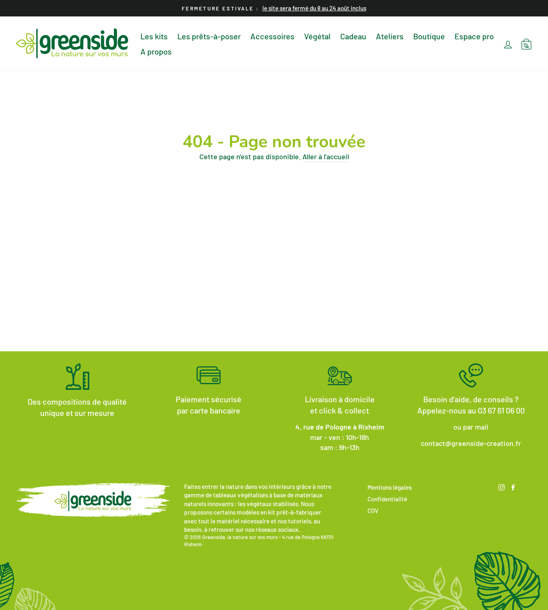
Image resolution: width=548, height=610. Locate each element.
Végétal (317, 36)
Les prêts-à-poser (209, 36)
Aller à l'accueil (325, 156)
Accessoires (272, 36)
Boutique (429, 36)
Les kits (154, 36)
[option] (274, 8)
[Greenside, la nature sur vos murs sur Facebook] (513, 486)
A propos (156, 51)
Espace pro (474, 36)
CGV (372, 510)
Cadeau (353, 36)
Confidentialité (387, 499)
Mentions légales (389, 487)
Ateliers (390, 36)
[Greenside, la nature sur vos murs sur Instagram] (501, 486)
